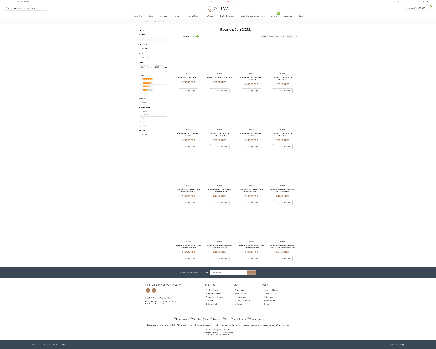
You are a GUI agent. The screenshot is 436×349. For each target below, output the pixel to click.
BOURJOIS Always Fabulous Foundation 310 (251, 246)
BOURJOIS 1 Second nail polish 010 (251, 78)
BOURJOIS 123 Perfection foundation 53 (219, 190)
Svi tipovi (145, 134)
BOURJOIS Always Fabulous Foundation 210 (220, 246)
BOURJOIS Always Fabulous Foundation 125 (188, 246)
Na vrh (144, 48)
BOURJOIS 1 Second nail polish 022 (283, 134)
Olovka (144, 125)
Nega (144, 102)
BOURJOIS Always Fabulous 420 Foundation (283, 190)
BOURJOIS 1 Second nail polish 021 (251, 134)
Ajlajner (144, 111)
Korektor (145, 115)
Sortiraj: (264, 36)
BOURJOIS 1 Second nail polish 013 (188, 134)
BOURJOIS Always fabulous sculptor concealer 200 (283, 246)
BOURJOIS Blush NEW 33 (188, 77)
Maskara (145, 122)
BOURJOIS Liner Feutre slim (220, 77)
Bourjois (145, 57)
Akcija (146, 22)
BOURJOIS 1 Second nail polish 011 (283, 78)
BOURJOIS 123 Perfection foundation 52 (188, 190)
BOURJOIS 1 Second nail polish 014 (220, 134)
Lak (143, 118)
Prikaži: (289, 36)
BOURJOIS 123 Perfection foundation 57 (251, 190)
